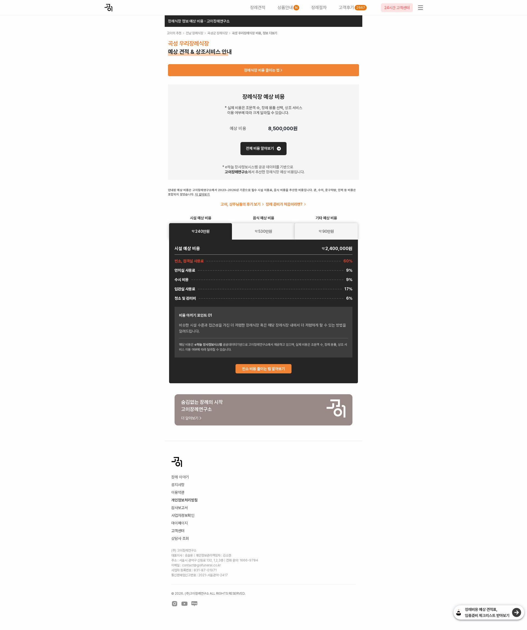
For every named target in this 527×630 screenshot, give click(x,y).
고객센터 (177, 531)
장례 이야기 (180, 477)
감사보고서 (179, 508)
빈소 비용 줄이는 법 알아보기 (263, 369)
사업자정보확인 (182, 515)
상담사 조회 (180, 538)
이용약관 (177, 492)
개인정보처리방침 (184, 500)
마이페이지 (179, 523)
